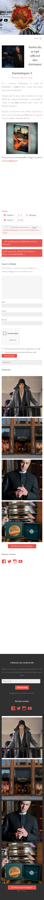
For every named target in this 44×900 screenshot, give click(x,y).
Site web (4, 320)
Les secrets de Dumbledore (29, 230)
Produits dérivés (23, 227)
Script (5, 233)
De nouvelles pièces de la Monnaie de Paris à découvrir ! (20, 243)
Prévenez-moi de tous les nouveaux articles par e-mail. (20, 352)
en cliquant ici (11, 161)
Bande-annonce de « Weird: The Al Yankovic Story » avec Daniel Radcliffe (19, 252)
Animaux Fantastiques (10, 230)
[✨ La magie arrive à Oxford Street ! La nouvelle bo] (22, 438)
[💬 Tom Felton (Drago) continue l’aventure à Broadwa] (22, 480)
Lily (31, 78)
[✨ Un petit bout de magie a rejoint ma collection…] (22, 521)
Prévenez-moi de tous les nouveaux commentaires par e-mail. (23, 349)
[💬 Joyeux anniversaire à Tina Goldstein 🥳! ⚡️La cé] (22, 396)
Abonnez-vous (22, 687)
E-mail (4, 311)
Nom (4, 302)
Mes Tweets (22, 891)
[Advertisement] (22, 187)
